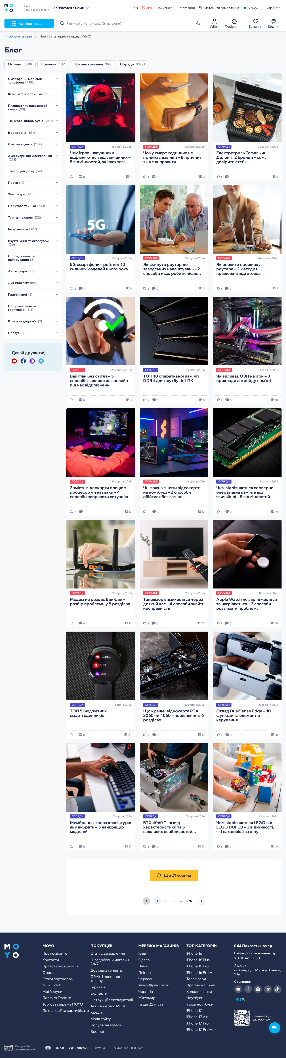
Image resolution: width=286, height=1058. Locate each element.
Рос (277, 7)
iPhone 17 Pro (197, 1023)
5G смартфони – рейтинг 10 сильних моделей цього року (99, 266)
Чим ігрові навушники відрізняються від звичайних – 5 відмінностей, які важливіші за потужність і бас (100, 158)
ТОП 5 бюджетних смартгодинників (88, 713)
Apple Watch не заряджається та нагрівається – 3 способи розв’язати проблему (246, 604)
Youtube (14, 361)
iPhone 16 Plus (198, 960)
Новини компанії (88, 64)
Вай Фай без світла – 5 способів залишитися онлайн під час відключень (99, 381)
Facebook (23, 361)
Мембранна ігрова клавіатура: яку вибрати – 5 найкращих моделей (100, 827)
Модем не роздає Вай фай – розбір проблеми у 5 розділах (100, 601)
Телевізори (196, 979)
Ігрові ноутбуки (199, 1004)
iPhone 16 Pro (197, 966)
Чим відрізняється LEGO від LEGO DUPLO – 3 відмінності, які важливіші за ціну (245, 827)
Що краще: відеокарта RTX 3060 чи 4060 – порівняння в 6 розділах (173, 715)
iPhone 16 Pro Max (201, 972)
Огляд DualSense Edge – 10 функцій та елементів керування (243, 715)
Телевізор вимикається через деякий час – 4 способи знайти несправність (173, 604)
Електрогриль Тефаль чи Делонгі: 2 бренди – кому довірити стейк (241, 157)
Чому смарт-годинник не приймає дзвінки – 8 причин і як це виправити (172, 157)
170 (189, 901)
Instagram (32, 361)
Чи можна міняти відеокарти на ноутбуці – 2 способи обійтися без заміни (171, 492)
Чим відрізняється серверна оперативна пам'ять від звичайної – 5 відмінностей (244, 492)
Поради (127, 64)
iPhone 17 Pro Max (201, 1029)
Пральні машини (200, 985)
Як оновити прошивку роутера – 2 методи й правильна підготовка (238, 269)
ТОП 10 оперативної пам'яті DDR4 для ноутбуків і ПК (171, 378)
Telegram (41, 361)
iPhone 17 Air (197, 1016)
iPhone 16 (194, 953)
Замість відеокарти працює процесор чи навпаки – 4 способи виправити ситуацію (99, 492)
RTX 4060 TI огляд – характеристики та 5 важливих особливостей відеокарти (167, 827)
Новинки (49, 64)
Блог (135, 8)
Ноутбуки (194, 997)
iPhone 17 (194, 1010)
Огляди (14, 64)
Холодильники (199, 991)
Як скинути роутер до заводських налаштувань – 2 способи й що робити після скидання (171, 269)
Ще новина (177, 875)
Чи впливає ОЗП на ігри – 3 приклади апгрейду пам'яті (243, 378)
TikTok (277, 989)
